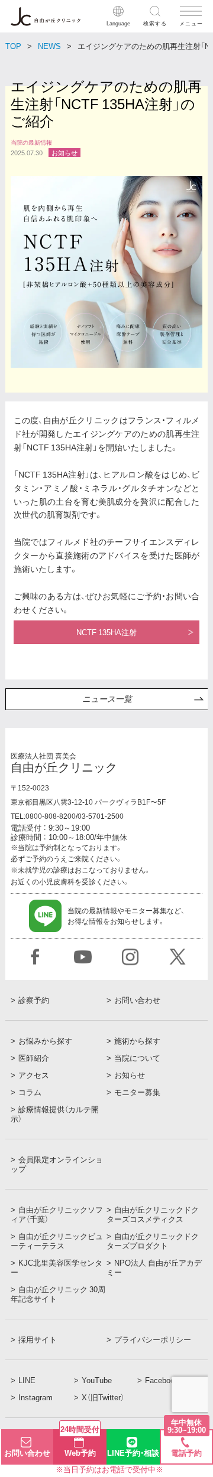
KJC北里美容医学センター (56, 1267)
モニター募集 (137, 1092)
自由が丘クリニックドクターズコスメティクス (152, 1214)
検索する (154, 23)
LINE (27, 1380)
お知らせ (129, 1075)
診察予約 (33, 1000)
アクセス (33, 1075)
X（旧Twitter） (103, 1397)
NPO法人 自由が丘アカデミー (154, 1267)
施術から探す (137, 1040)
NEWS (49, 45)
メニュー (190, 23)
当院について (137, 1058)
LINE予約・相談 (133, 1452)
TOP (13, 45)
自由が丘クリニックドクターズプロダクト (152, 1240)
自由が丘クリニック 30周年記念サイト (58, 1294)
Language (118, 23)
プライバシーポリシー (152, 1339)
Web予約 (79, 1443)
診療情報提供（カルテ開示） (55, 1114)
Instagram (35, 1397)
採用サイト (37, 1339)
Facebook (162, 1380)
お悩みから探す (45, 1040)
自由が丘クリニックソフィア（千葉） (57, 1214)
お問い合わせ (137, 1000)
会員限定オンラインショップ (57, 1164)
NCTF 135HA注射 (106, 632)
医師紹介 (33, 1058)
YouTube (97, 1380)
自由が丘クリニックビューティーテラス (57, 1240)
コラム (29, 1092)
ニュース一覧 (107, 699)
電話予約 (186, 1444)
